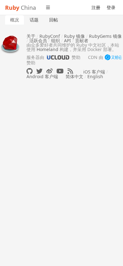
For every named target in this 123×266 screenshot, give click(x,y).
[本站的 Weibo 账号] (49, 71)
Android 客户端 (42, 76)
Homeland (47, 49)
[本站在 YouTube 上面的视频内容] (60, 71)
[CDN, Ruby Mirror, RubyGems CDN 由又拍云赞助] (113, 58)
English (95, 76)
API (67, 40)
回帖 (53, 20)
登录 (111, 7)
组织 (55, 40)
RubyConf (49, 36)
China (20, 7)
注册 (95, 7)
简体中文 (74, 76)
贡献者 (81, 40)
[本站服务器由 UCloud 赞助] (57, 57)
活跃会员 (38, 40)
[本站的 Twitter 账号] (39, 71)
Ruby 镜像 (74, 36)
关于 (30, 36)
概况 (14, 20)
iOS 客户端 (94, 72)
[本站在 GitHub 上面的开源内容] (29, 71)
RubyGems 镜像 (105, 36)
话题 (34, 20)
